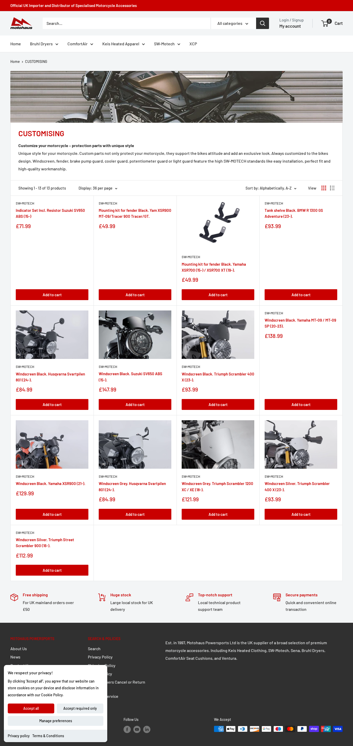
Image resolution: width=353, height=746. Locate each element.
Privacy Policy (100, 656)
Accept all (31, 708)
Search (94, 648)
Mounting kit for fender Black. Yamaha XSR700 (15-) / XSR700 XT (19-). (214, 267)
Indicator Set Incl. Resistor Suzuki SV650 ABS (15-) (50, 213)
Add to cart (52, 294)
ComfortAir (77, 43)
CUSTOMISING (36, 61)
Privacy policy (19, 736)
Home (15, 43)
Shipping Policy (102, 665)
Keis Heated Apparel (120, 43)
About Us (18, 648)
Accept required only (80, 708)
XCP (193, 43)
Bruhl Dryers (41, 43)
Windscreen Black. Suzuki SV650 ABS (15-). (130, 376)
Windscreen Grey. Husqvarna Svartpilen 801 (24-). (132, 486)
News (15, 656)
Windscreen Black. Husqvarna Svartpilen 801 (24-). (50, 377)
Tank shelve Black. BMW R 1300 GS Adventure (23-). (294, 213)
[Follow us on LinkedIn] (146, 729)
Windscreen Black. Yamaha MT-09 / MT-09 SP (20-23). (300, 323)
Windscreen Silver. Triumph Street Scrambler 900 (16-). (45, 542)
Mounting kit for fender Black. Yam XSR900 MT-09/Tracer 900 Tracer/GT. (135, 213)
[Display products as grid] (323, 188)
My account (290, 25)
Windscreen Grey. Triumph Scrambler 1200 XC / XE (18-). (217, 486)
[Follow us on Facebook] (127, 729)
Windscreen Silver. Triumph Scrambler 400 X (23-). (297, 486)
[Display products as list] (332, 188)
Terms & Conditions (48, 736)
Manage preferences (55, 721)
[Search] (262, 23)
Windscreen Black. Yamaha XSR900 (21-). (50, 483)
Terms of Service (103, 696)
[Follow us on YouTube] (137, 729)
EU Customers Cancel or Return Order (116, 684)
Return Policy (100, 673)
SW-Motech (164, 43)
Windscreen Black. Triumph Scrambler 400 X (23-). (218, 377)
